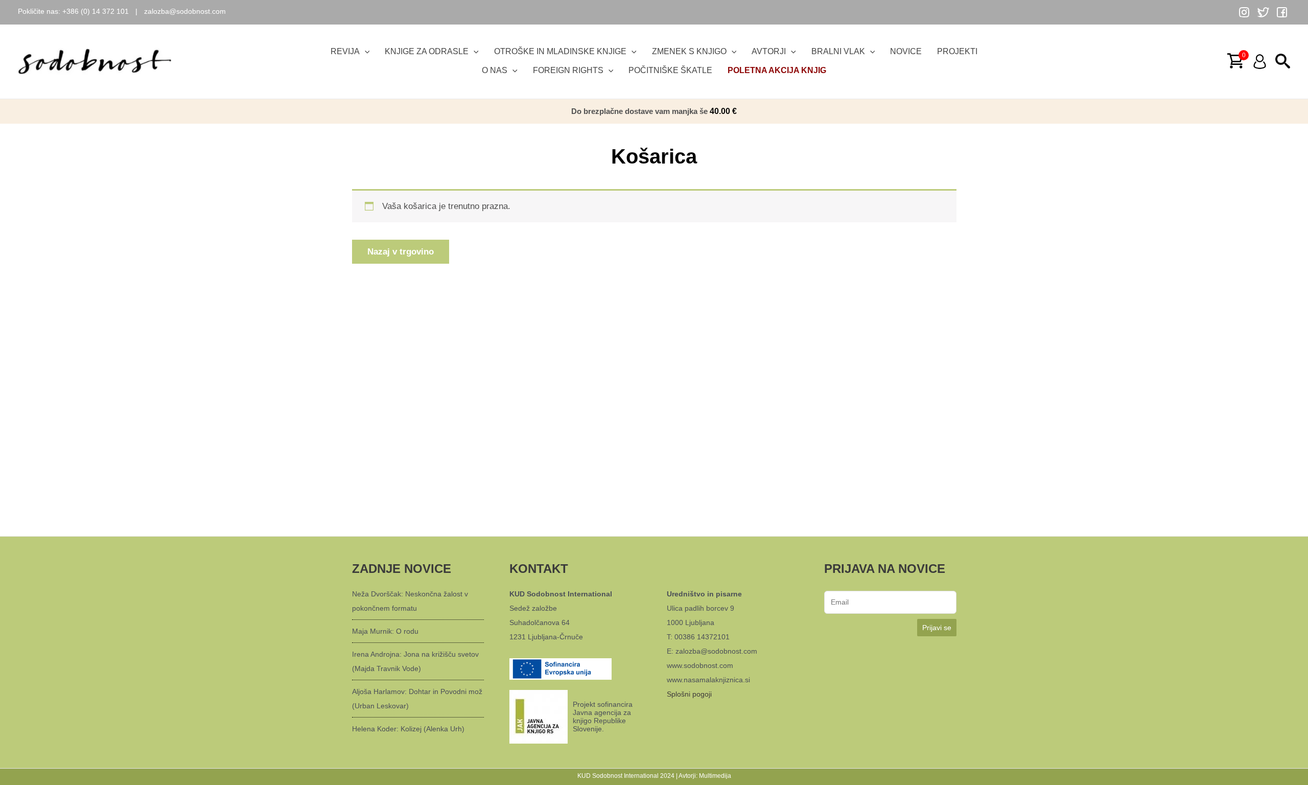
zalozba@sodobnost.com (185, 11)
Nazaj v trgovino (400, 252)
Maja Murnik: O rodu (385, 631)
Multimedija (715, 775)
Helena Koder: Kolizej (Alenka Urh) (408, 729)
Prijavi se (936, 628)
